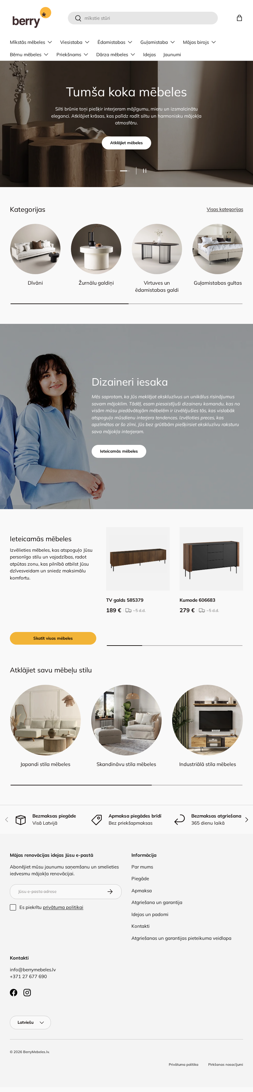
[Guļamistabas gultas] (218, 249)
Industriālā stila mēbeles (207, 764)
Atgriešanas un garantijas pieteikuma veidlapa (181, 938)
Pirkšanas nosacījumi (225, 1064)
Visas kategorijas (225, 209)
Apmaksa (141, 890)
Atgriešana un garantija (156, 902)
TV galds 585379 (124, 600)
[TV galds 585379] (138, 559)
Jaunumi (172, 54)
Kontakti (140, 926)
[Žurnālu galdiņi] (96, 249)
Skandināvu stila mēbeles (126, 764)
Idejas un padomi (149, 914)
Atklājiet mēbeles (126, 142)
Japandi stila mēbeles (45, 764)
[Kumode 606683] (211, 559)
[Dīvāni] (35, 249)
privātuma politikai (63, 907)
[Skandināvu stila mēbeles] (126, 720)
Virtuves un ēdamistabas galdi (157, 286)
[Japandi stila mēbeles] (45, 720)
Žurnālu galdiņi (96, 283)
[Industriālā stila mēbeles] (207, 720)
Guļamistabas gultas (218, 283)
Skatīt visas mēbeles (53, 638)
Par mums (142, 867)
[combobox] (143, 18)
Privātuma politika (183, 1064)
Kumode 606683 (197, 600)
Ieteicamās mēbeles (119, 451)
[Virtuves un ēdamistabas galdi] (157, 249)
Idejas (149, 54)
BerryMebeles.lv (36, 1052)
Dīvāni (35, 283)
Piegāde (140, 878)
